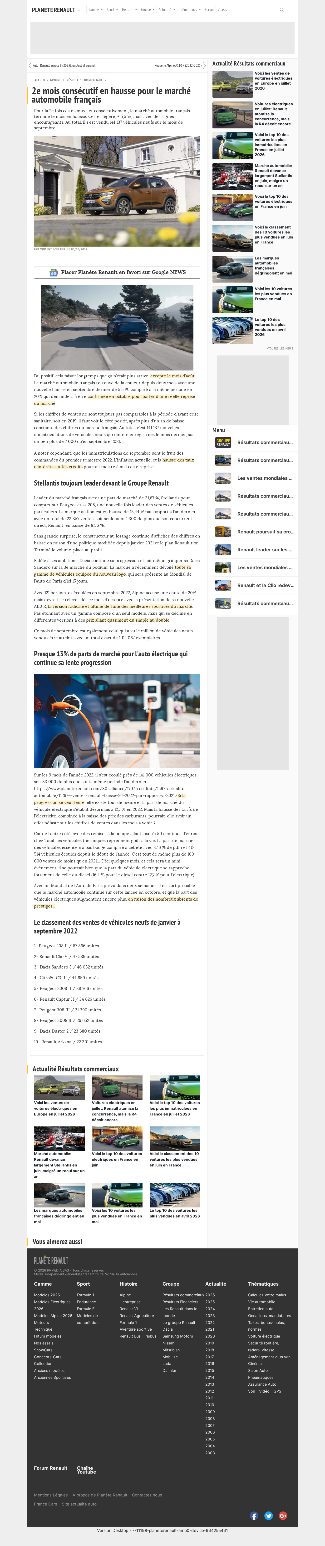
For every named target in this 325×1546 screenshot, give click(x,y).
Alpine (125, 1295)
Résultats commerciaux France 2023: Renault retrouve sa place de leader (266, 603)
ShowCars (43, 1350)
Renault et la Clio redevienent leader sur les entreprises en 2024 (266, 585)
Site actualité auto (79, 1504)
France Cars (46, 1504)
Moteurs (41, 1322)
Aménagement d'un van (269, 1356)
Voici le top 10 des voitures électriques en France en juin (117, 1159)
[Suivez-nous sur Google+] (280, 1515)
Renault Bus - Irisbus (138, 1336)
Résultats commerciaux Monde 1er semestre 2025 (266, 496)
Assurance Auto (262, 1384)
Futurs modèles (47, 1336)
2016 (209, 1363)
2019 (209, 1343)
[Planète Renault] (55, 10)
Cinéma (255, 1363)
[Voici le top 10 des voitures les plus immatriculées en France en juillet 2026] (175, 1087)
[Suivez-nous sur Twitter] (267, 1515)
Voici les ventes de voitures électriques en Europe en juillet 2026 (55, 1108)
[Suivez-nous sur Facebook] (252, 1515)
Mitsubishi (171, 1350)
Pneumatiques (260, 1377)
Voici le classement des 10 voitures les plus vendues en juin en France (174, 1159)
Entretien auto (261, 1308)
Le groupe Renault (178, 1322)
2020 (210, 1336)
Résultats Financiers (180, 1301)
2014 (209, 1377)
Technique (43, 1329)
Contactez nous (147, 1494)
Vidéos (222, 10)
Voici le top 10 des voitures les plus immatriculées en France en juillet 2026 (175, 1108)
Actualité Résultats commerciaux (249, 63)
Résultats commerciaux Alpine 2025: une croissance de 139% (266, 460)
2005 (210, 1439)
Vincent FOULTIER (53, 249)
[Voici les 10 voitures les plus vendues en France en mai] (117, 1195)
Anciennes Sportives (52, 1377)
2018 (209, 1350)
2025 (210, 1301)
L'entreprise (130, 1301)
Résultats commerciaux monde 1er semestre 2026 (266, 442)
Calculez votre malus (267, 1295)
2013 (209, 1384)
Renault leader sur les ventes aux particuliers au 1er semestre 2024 (266, 550)
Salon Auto (258, 1370)
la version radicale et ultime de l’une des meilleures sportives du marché (119, 606)
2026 (210, 1295)
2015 (209, 1370)
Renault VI (129, 1308)
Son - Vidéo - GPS (264, 1391)
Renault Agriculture (137, 1315)
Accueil (40, 80)
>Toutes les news (279, 348)
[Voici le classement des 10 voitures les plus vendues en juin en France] (175, 1138)
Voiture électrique (264, 1336)
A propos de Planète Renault (100, 1494)
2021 (209, 1329)
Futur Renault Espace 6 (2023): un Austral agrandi (64, 65)
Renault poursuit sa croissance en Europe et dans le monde (266, 532)
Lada (166, 1363)
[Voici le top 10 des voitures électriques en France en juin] (117, 1138)
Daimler (169, 1370)
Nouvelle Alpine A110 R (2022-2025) (178, 65)
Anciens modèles (49, 1370)
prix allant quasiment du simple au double (127, 620)
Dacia (167, 1329)
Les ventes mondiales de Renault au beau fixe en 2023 (266, 567)
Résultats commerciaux (85, 80)
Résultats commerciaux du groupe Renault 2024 (266, 514)
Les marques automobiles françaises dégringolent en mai (59, 1216)
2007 (210, 1425)
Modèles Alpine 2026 (53, 1315)
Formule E (86, 1308)
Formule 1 (85, 1295)
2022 (210, 1322)
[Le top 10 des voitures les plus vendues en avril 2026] (175, 1195)
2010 (209, 1404)
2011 (209, 1397)
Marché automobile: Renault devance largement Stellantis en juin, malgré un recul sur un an (59, 1165)
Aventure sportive (136, 1329)
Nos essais (43, 1343)
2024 (210, 1308)
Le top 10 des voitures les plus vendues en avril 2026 (270, 327)
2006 (210, 1432)
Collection (43, 1363)
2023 (210, 1315)
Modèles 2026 (47, 1295)
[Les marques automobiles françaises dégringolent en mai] (59, 1195)
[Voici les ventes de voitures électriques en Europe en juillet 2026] (59, 1087)
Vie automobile (261, 1301)
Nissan (168, 1343)
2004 (210, 1446)
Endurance (86, 1301)
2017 (209, 1356)
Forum (209, 10)
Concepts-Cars (47, 1356)
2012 (209, 1391)
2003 (210, 1452)
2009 (210, 1411)
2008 (210, 1418)
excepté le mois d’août (172, 376)
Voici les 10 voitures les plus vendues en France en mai (117, 1216)
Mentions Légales (51, 1494)
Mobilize (170, 1356)
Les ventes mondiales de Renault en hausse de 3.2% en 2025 (266, 478)
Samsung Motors (177, 1336)
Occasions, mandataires (269, 1315)
